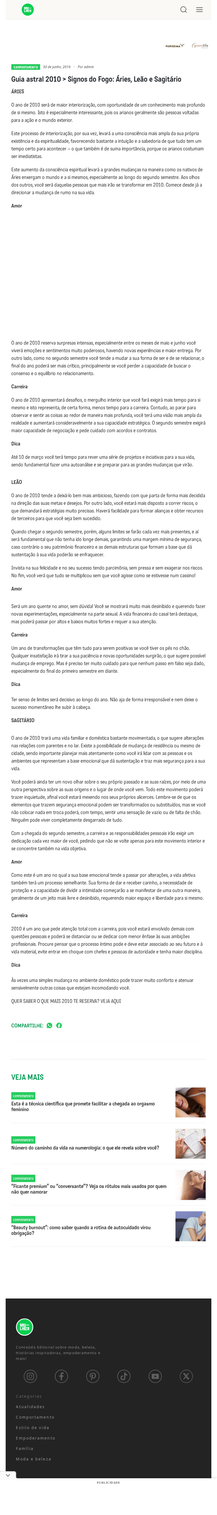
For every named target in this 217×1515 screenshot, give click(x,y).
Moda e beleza (33, 1459)
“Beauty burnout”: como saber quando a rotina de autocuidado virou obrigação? (81, 1230)
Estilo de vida (32, 1427)
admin (89, 66)
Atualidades (30, 1406)
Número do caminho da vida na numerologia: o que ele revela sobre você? (85, 1148)
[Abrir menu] (199, 9)
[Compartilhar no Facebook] (59, 1026)
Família (25, 1448)
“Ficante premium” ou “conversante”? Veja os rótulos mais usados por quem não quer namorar (88, 1189)
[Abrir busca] (183, 9)
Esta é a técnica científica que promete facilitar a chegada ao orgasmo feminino (83, 1107)
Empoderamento (35, 1438)
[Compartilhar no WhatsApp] (49, 1026)
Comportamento (26, 67)
